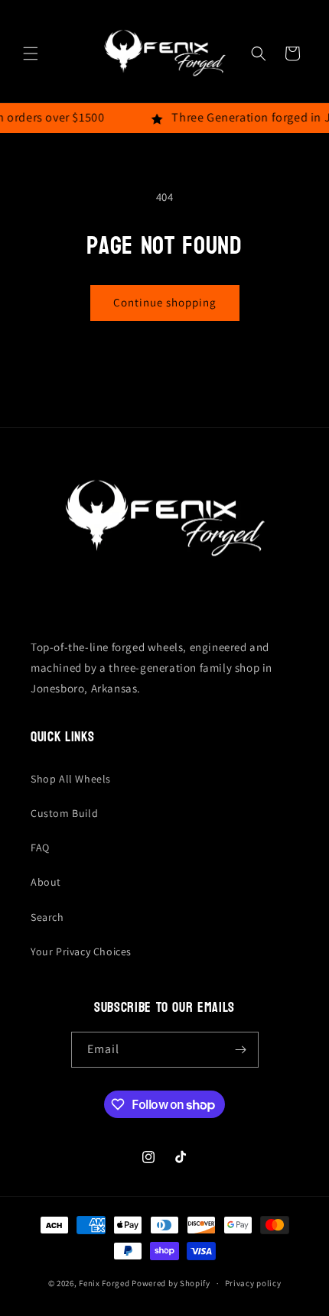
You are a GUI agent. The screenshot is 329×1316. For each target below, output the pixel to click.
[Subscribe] (241, 1050)
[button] (30, 53)
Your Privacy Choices (81, 951)
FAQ (40, 847)
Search (47, 917)
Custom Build (64, 813)
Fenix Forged (104, 1283)
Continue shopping (165, 302)
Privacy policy (253, 1283)
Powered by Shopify (171, 1283)
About (46, 882)
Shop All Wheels (71, 779)
